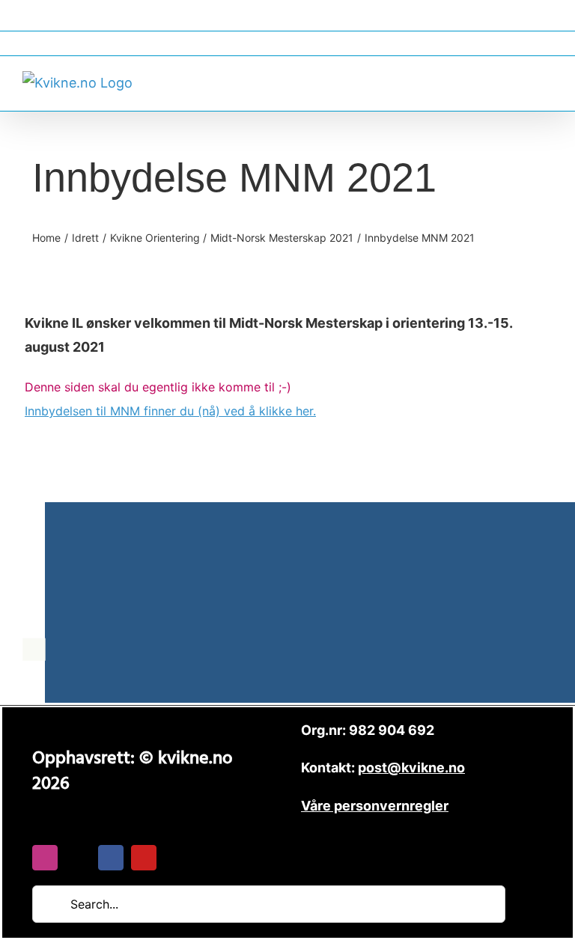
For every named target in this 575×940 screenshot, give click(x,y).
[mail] (78, 857)
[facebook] (111, 857)
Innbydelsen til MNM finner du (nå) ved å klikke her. (170, 410)
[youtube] (143, 857)
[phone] (176, 857)
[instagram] (45, 857)
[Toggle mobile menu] (547, 81)
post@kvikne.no (287, 43)
